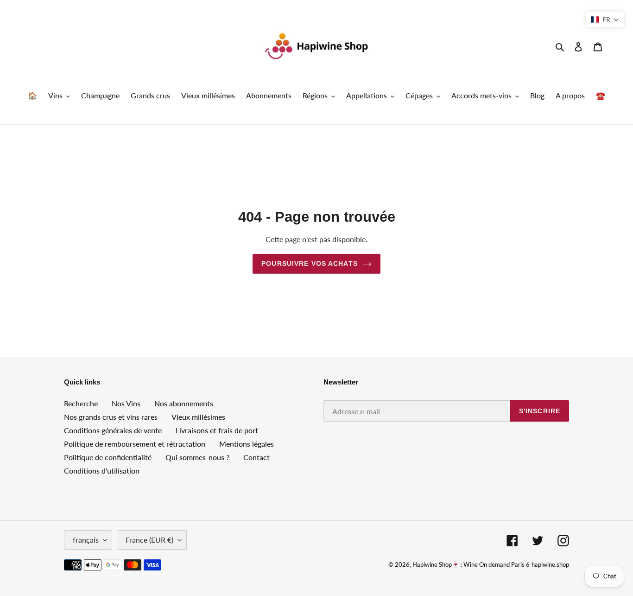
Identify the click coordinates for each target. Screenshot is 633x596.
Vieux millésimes (198, 416)
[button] (605, 19)
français (86, 539)
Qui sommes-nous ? (197, 457)
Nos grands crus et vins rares (111, 416)
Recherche (81, 403)
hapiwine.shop (550, 564)
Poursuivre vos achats (309, 263)
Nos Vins (126, 403)
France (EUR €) (149, 539)
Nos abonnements (183, 403)
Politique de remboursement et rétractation (134, 443)
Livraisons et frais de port (217, 430)
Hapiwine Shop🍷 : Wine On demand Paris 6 (471, 564)
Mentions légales (246, 443)
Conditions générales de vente (113, 430)
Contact (256, 457)
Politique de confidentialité (108, 457)
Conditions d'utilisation (101, 470)
